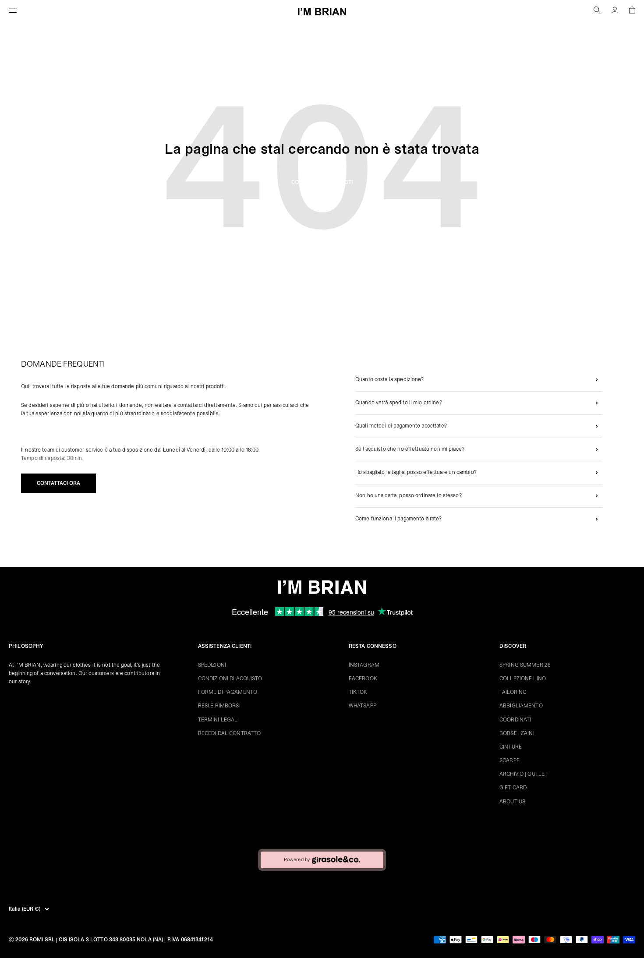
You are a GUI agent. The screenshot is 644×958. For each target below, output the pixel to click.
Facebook (363, 678)
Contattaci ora (58, 483)
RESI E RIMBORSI (219, 705)
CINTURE (510, 746)
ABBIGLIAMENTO (521, 705)
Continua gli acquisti (322, 182)
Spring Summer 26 (525, 664)
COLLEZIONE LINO (522, 678)
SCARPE (509, 760)
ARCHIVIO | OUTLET (523, 774)
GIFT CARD (513, 787)
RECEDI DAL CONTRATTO (229, 733)
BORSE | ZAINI (516, 733)
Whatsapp (362, 705)
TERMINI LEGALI (218, 719)
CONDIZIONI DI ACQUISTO (230, 678)
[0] (632, 11)
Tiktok (358, 692)
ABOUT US (512, 801)
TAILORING (513, 692)
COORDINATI (515, 719)
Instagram (364, 664)
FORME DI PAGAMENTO (227, 692)
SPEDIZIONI (212, 664)
